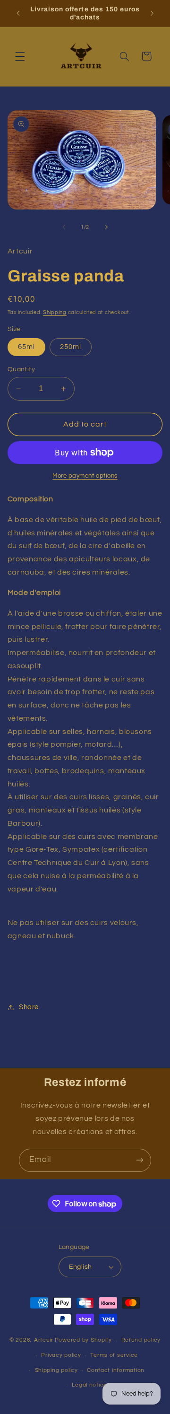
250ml (70, 346)
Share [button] (29, 1007)
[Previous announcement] (18, 13)
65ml (26, 346)
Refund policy (141, 1340)
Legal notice (89, 1385)
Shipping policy (56, 1370)
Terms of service (114, 1355)
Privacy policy (61, 1355)
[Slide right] (106, 227)
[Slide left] (63, 227)
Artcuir (43, 1340)
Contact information (115, 1370)
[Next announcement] (152, 13)
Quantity (21, 369)
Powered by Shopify (83, 1340)
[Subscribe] (140, 1160)
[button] (20, 56)
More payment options (85, 476)
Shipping (55, 312)
